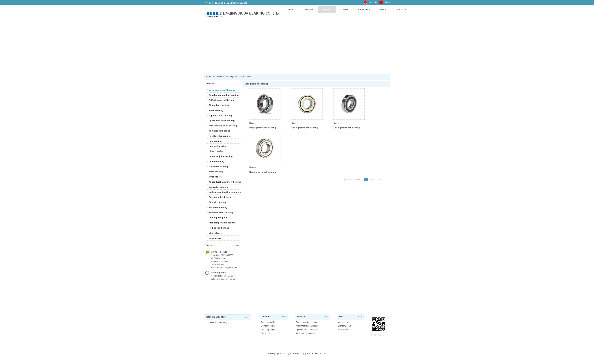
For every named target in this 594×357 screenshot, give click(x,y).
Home (208, 77)
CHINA (387, 2)
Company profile (268, 322)
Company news (344, 326)
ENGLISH (372, 2)
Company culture (268, 326)
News (341, 316)
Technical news (344, 330)
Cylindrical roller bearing (306, 330)
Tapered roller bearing (305, 333)
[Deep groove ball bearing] (264, 104)
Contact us (265, 333)
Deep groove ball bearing (240, 77)
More (284, 317)
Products (220, 77)
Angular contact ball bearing (308, 326)
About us (266, 316)
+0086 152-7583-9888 (216, 317)
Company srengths (269, 330)
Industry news (343, 322)
